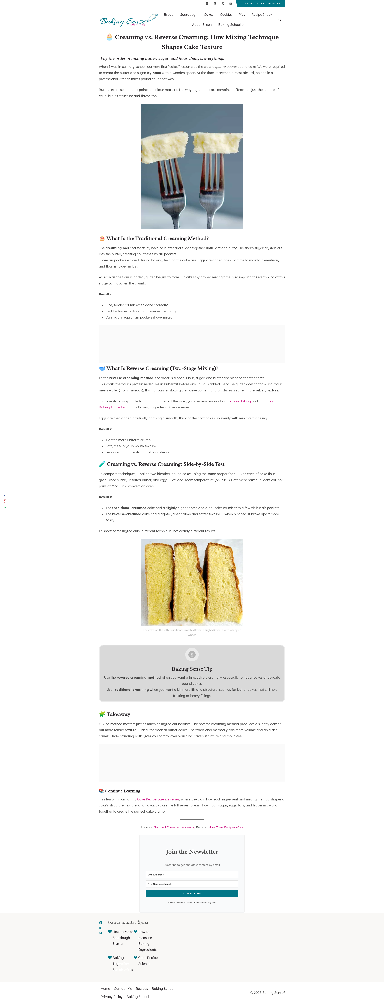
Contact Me (123, 988)
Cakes (208, 14)
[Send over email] (5, 508)
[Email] (230, 3)
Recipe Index (262, 14)
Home (105, 988)
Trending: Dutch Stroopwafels (261, 4)
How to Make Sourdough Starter (123, 938)
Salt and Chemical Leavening (174, 827)
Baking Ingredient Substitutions (123, 964)
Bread (169, 14)
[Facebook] (207, 3)
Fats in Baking (239, 401)
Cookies (226, 14)
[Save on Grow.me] (5, 514)
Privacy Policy (112, 997)
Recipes (142, 988)
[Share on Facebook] (5, 496)
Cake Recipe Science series (158, 799)
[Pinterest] (222, 3)
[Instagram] (215, 3)
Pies (242, 14)
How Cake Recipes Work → (228, 827)
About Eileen (202, 25)
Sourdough (188, 14)
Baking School (163, 988)
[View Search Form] (280, 20)
